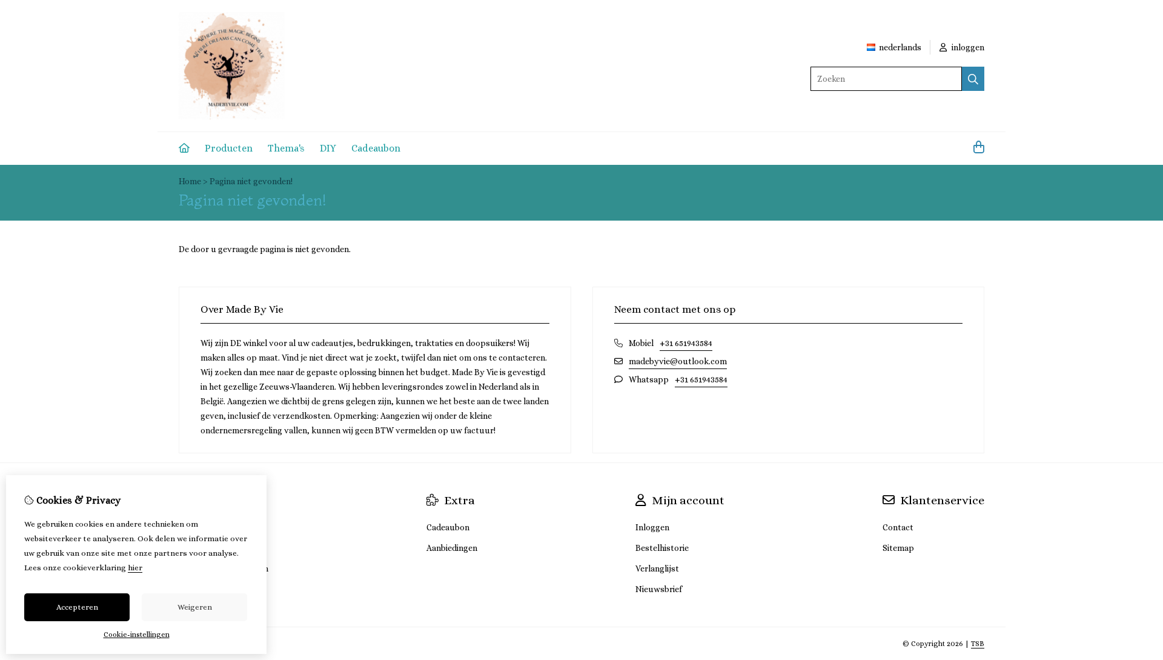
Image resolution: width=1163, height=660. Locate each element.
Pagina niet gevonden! (251, 181)
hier (135, 567)
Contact (898, 527)
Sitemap (898, 548)
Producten (229, 148)
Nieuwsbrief (658, 589)
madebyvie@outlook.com (678, 361)
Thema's (286, 148)
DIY (328, 148)
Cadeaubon (375, 148)
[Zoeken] (973, 79)
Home (190, 181)
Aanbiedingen (451, 548)
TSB (977, 643)
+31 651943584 (686, 343)
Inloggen (652, 527)
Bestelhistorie (662, 548)
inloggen (967, 47)
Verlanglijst (657, 568)
